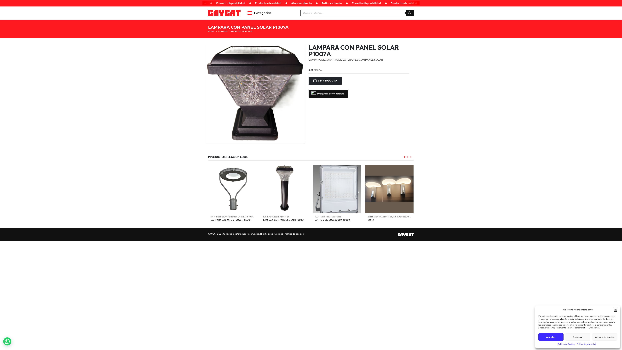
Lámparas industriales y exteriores (254, 217)
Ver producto (327, 80)
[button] (615, 309)
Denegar (578, 336)
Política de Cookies (566, 344)
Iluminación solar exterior (380, 217)
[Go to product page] (232, 189)
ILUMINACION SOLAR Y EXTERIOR (224, 217)
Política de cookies (294, 233)
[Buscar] (410, 13)
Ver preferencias (604, 336)
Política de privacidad (586, 344)
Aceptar (551, 336)
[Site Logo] (224, 13)
